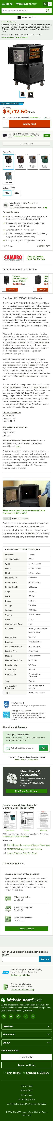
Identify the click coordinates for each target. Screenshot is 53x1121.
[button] (22, 94)
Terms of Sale (26, 1086)
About (6, 519)
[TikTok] (25, 1016)
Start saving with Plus (20, 975)
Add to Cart (11, 290)
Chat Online (14, 1072)
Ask (44, 748)
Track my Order (26, 1065)
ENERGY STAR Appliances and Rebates (28, 849)
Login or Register (26, 929)
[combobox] (26, 10)
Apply (47, 136)
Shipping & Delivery (37, 1072)
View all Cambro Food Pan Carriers (36, 257)
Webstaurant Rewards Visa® (24, 136)
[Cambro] (13, 258)
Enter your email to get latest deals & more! (25, 953)
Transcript (16, 519)
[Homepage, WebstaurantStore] (26, 3)
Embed (25, 519)
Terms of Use (19, 760)
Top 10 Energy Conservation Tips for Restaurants (28, 845)
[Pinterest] (33, 1016)
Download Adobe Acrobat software (16, 836)
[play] (26, 493)
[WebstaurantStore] (26, 1000)
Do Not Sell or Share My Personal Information (26, 1104)
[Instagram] (3, 1016)
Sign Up (45, 959)
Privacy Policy (33, 760)
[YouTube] (11, 1016)
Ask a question (22, 37)
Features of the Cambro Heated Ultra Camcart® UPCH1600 (24, 512)
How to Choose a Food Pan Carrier (28, 853)
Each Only (7, 108)
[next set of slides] (50, 283)
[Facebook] (18, 1016)
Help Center (26, 1057)
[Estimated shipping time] (46, 207)
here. (18, 446)
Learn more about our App (22, 989)
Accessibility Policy (26, 1100)
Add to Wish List (26, 144)
